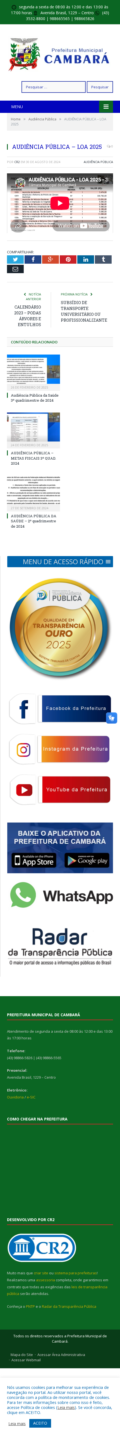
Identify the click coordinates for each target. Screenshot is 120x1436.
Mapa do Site (22, 1354)
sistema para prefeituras (75, 1272)
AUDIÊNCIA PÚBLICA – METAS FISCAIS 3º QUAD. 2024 (33, 457)
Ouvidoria (15, 1097)
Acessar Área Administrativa (61, 1354)
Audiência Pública (98, 162)
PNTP (30, 1306)
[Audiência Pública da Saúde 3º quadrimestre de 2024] (33, 372)
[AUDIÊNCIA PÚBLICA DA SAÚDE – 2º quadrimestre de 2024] (33, 493)
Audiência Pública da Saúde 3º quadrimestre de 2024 (35, 398)
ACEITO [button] (40, 1423)
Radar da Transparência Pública (69, 1306)
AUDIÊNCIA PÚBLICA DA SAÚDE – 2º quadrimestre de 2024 (33, 520)
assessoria (45, 1279)
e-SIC (31, 1097)
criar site (41, 1272)
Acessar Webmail (26, 1359)
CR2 (17, 162)
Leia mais (66, 1407)
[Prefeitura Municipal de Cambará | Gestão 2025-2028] (60, 53)
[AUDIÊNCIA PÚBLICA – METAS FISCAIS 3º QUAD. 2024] (33, 430)
